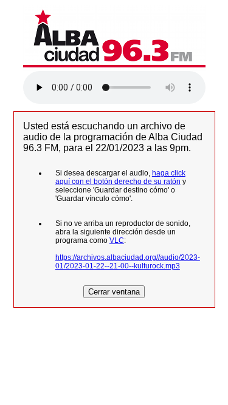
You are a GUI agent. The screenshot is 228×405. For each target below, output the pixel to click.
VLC (116, 240)
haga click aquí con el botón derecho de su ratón (120, 177)
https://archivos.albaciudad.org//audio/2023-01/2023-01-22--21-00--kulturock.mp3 (127, 261)
